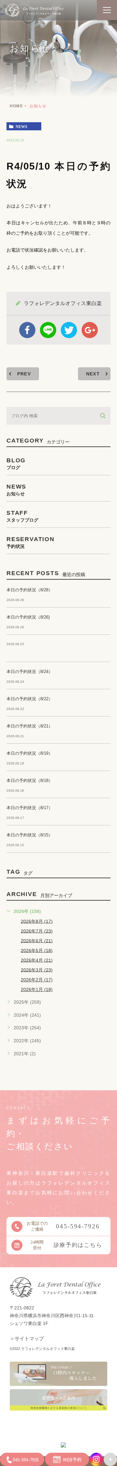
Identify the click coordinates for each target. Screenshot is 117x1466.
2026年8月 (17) (37, 921)
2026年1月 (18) (37, 989)
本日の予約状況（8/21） (29, 726)
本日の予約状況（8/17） (29, 807)
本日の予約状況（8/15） (29, 835)
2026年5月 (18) (37, 950)
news (21, 126)
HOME (16, 106)
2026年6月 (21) (37, 940)
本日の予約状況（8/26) (28, 617)
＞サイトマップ (27, 1339)
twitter (69, 330)
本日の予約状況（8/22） (29, 698)
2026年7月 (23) (37, 930)
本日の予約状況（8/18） (29, 780)
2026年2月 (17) (37, 979)
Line (48, 330)
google (90, 330)
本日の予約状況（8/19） (29, 753)
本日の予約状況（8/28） (29, 589)
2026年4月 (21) (37, 960)
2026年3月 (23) (37, 969)
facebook (27, 330)
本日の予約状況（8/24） (29, 671)
